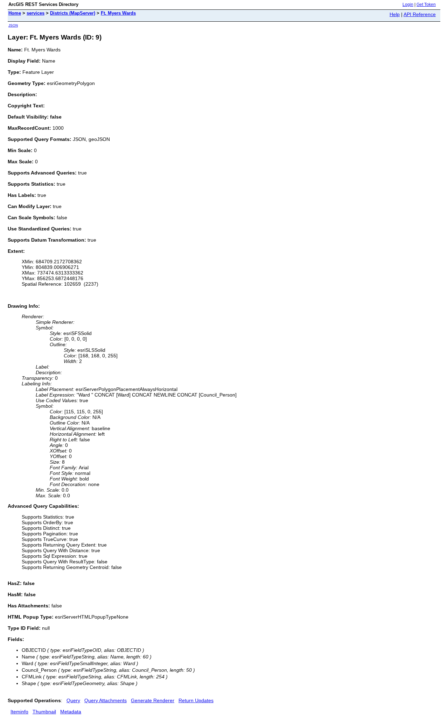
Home (14, 13)
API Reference (420, 14)
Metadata (70, 711)
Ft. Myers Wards (118, 13)
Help (395, 14)
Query (73, 700)
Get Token (426, 4)
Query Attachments (105, 700)
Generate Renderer (152, 700)
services (35, 13)
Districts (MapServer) (72, 13)
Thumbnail (44, 711)
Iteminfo (19, 711)
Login (407, 4)
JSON (13, 25)
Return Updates (196, 700)
